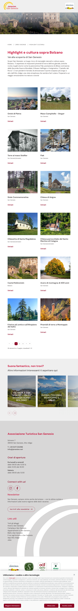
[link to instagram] (10, 488)
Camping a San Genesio (17, 528)
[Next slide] (15, 413)
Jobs (9, 540)
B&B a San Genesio (15, 533)
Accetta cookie (67, 605)
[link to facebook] (17, 488)
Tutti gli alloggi (13, 523)
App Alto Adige (14, 538)
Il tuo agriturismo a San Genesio (20, 535)
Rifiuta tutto (51, 605)
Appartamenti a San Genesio (19, 530)
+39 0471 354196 (16, 447)
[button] (74, 574)
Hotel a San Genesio (15, 526)
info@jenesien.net (15, 449)
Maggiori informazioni (12, 605)
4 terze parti (12, 578)
